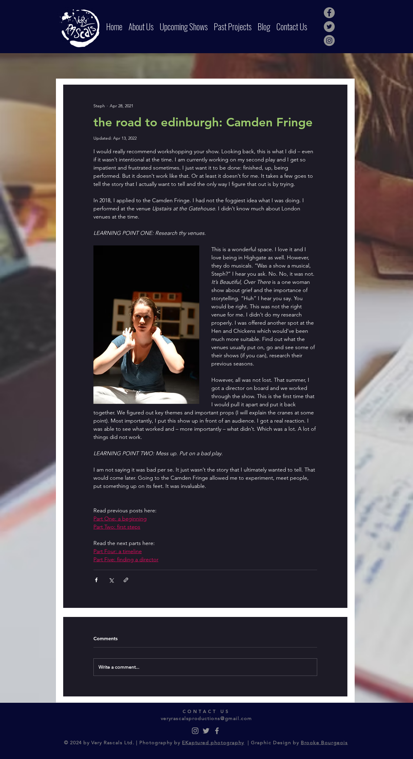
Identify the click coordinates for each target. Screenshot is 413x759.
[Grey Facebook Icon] (217, 730)
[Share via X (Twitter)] (111, 580)
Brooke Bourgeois (324, 742)
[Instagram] (329, 40)
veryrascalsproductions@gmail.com (206, 718)
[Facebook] (329, 12)
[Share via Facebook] (96, 580)
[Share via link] (126, 580)
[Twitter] (329, 26)
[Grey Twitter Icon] (206, 730)
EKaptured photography (213, 742)
